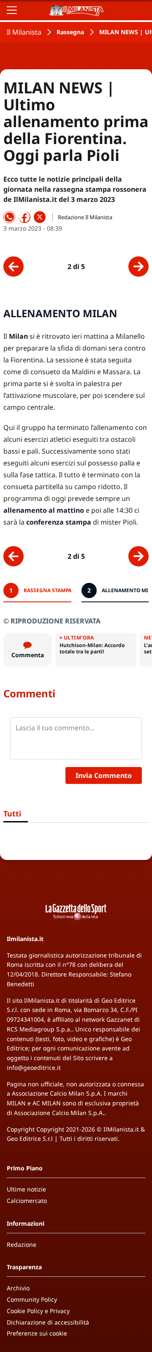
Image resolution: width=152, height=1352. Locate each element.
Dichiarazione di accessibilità (48, 1322)
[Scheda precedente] (13, 266)
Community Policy (32, 1299)
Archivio (18, 1288)
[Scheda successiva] (138, 266)
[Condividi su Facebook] (24, 217)
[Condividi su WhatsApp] (9, 217)
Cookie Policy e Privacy (38, 1311)
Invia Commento (104, 775)
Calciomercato (27, 1201)
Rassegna (70, 32)
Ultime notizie (26, 1189)
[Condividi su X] (40, 217)
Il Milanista (24, 32)
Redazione (21, 1244)
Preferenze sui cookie (37, 1333)
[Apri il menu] (12, 10)
